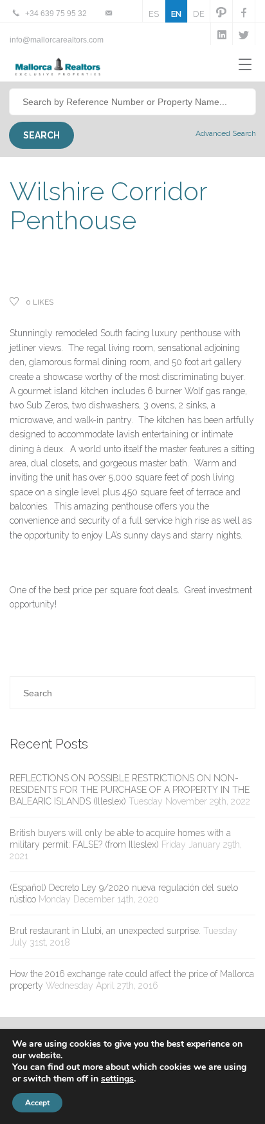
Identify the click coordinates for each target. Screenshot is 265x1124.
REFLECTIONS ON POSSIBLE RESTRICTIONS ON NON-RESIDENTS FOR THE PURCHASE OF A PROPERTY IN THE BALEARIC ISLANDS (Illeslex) (130, 789)
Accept (37, 1103)
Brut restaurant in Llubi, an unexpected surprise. (105, 931)
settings (117, 1079)
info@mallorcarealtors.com (57, 39)
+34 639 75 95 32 (56, 13)
